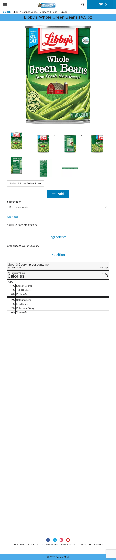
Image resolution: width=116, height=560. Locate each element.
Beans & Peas (49, 12)
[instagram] (61, 540)
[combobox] (58, 207)
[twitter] (55, 540)
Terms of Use (84, 545)
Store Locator (35, 545)
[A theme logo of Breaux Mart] (46, 5)
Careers (98, 545)
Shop (15, 12)
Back (7, 12)
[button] (16, 141)
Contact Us (52, 545)
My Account (19, 545)
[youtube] (68, 540)
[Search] (82, 3)
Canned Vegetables (32, 12)
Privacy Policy (68, 545)
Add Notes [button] (12, 216)
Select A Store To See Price (25, 183)
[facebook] (48, 540)
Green (64, 12)
